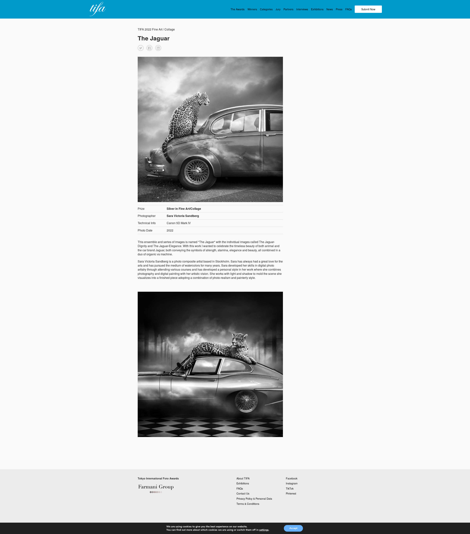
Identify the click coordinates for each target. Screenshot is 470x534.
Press (339, 9)
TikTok (290, 488)
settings (264, 530)
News (329, 9)
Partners (288, 9)
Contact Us (242, 493)
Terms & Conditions (247, 504)
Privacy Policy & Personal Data (254, 498)
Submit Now (368, 9)
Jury (278, 9)
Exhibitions (317, 9)
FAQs (348, 9)
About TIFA (243, 478)
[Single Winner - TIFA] (97, 9)
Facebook (291, 478)
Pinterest (291, 493)
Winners (252, 9)
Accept (293, 528)
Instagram (292, 483)
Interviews (302, 9)
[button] (141, 48)
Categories (266, 9)
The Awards (238, 9)
